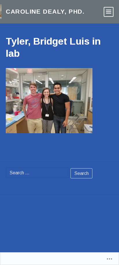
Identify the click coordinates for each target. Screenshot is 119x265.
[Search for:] (37, 173)
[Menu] (109, 12)
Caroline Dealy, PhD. (45, 11)
